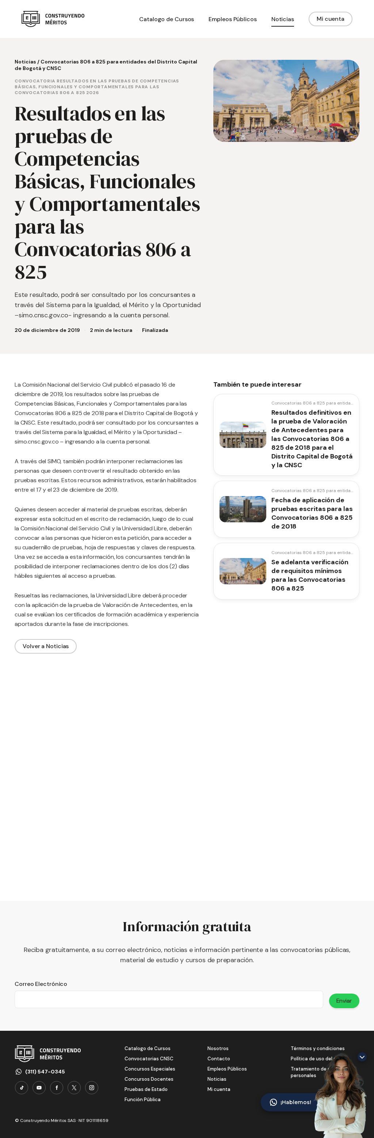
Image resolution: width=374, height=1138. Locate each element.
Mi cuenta (330, 19)
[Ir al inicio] (53, 19)
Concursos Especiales (150, 1069)
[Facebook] (56, 1087)
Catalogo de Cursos (148, 1048)
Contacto (218, 1059)
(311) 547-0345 (45, 1071)
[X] (74, 1087)
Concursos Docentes (149, 1079)
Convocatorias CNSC (149, 1059)
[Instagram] (91, 1087)
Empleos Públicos (227, 1069)
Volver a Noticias (46, 646)
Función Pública (143, 1099)
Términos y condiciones (318, 1048)
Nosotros (218, 1048)
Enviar (344, 1001)
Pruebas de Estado (146, 1089)
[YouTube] (39, 1087)
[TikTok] (21, 1087)
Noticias (25, 61)
